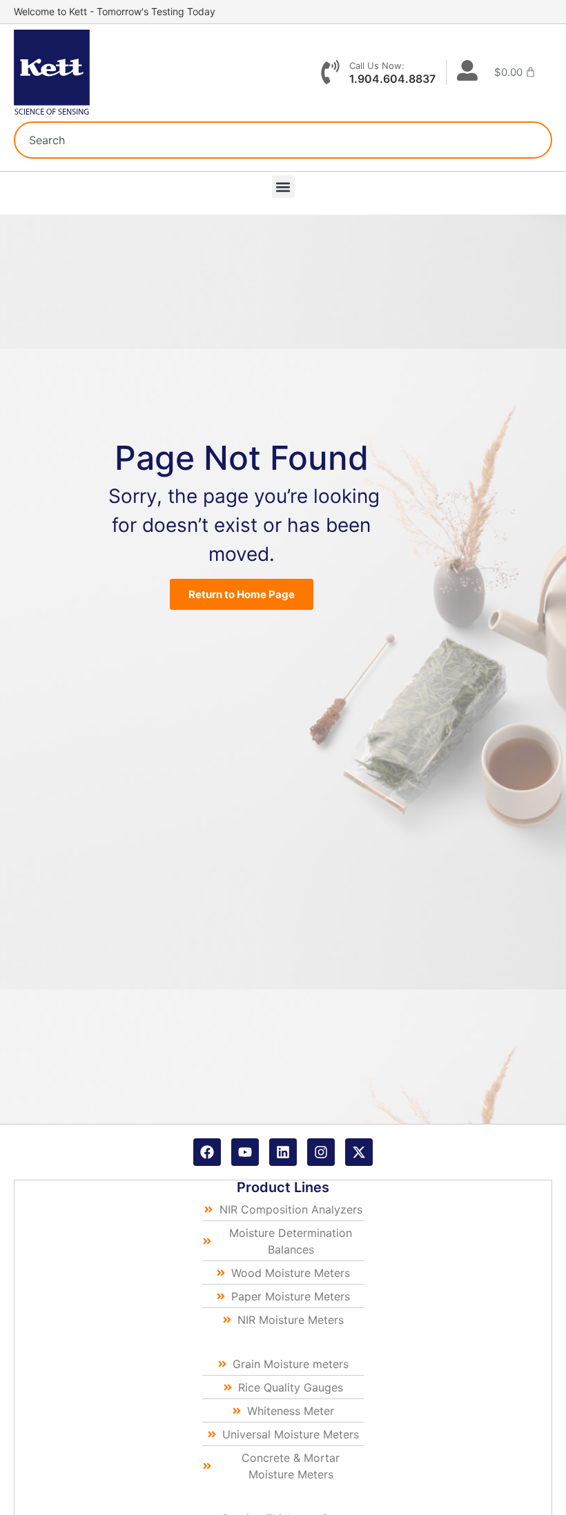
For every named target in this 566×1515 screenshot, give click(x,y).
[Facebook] (207, 1152)
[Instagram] (321, 1152)
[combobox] (283, 140)
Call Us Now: (376, 65)
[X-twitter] (359, 1152)
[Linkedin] (283, 1152)
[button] (283, 186)
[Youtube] (245, 1152)
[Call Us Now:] (330, 72)
